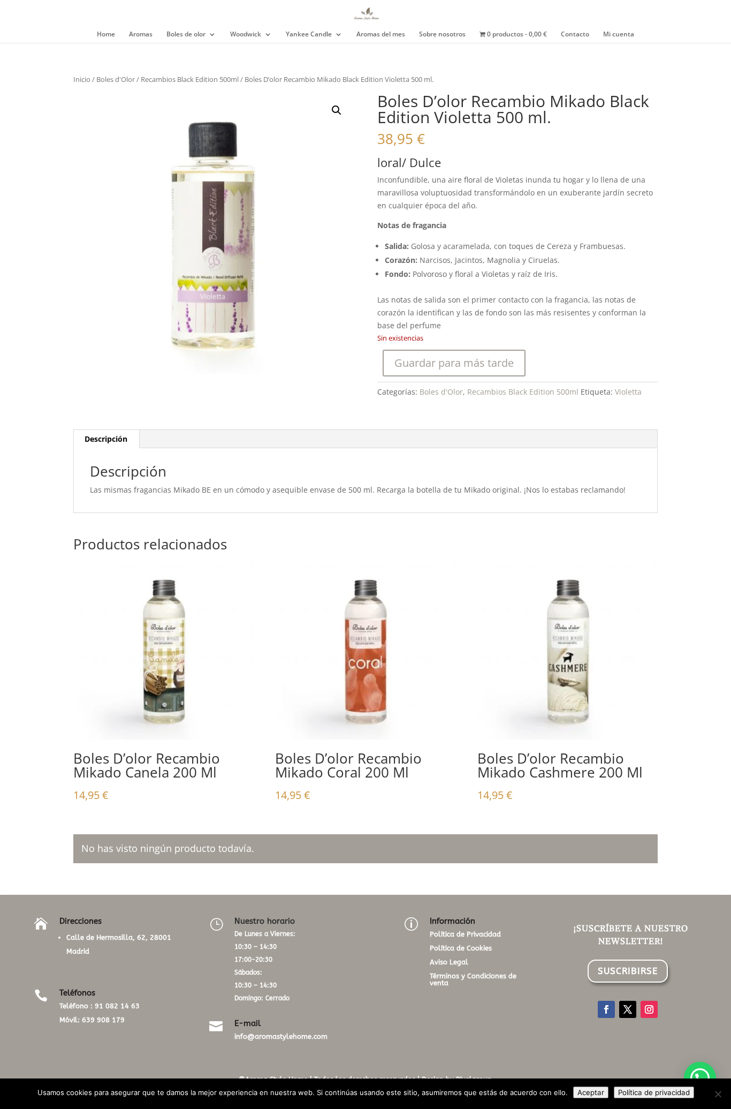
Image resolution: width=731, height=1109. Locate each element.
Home (106, 35)
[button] (336, 110)
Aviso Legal (449, 962)
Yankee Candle (309, 35)
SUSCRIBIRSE (628, 970)
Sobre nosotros (442, 35)
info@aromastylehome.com (281, 1036)
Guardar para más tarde (454, 363)
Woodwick (245, 35)
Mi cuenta (618, 35)
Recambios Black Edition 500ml (190, 79)
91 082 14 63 (117, 1006)
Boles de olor (185, 35)
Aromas (141, 35)
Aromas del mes (380, 35)
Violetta (628, 392)
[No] (717, 1094)
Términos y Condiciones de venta (473, 979)
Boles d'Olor (115, 79)
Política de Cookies (461, 948)
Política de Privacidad (465, 934)
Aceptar (590, 1092)
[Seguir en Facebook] (606, 1009)
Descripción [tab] (106, 439)
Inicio (81, 79)
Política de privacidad (654, 1092)
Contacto (575, 35)
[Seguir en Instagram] (649, 1009)
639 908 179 (103, 1020)
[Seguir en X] (627, 1009)
